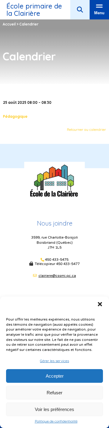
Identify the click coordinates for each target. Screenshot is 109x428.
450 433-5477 (68, 264)
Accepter (55, 376)
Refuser (54, 392)
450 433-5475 (56, 260)
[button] (100, 304)
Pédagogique (15, 116)
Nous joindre (54, 223)
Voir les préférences (54, 409)
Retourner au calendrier (86, 129)
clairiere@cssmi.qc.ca (57, 275)
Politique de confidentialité (56, 421)
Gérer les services (54, 360)
